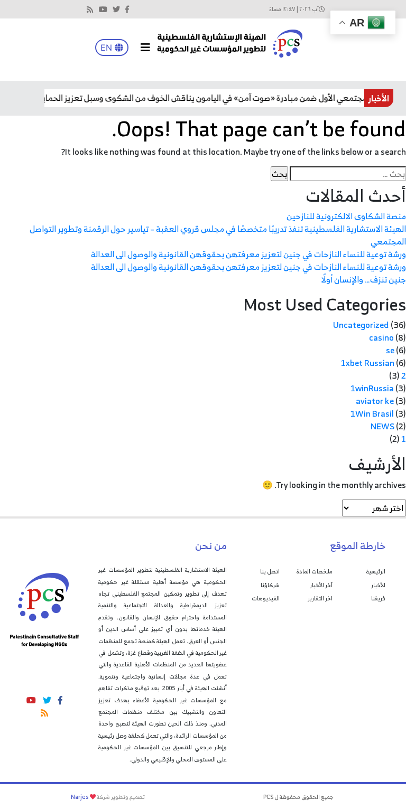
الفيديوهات (266, 598)
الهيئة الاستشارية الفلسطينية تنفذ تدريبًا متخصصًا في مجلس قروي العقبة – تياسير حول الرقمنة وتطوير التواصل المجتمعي (218, 235)
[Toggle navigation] (145, 47)
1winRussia (372, 388)
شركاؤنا (270, 585)
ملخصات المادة (314, 571)
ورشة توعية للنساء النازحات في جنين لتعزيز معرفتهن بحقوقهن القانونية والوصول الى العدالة (248, 254)
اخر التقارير (320, 598)
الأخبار (378, 585)
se (390, 350)
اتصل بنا (270, 571)
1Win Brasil (372, 413)
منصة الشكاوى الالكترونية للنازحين (346, 216)
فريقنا (378, 598)
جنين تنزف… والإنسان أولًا (363, 279)
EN (107, 47)
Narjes (80, 797)
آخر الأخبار (321, 585)
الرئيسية (375, 571)
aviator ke (375, 400)
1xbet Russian (367, 362)
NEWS (382, 426)
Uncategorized (361, 324)
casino (381, 337)
